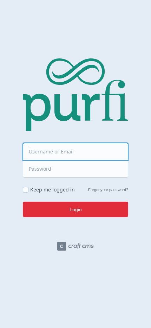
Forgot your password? (108, 190)
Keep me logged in (52, 190)
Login (76, 209)
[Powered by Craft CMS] (75, 247)
